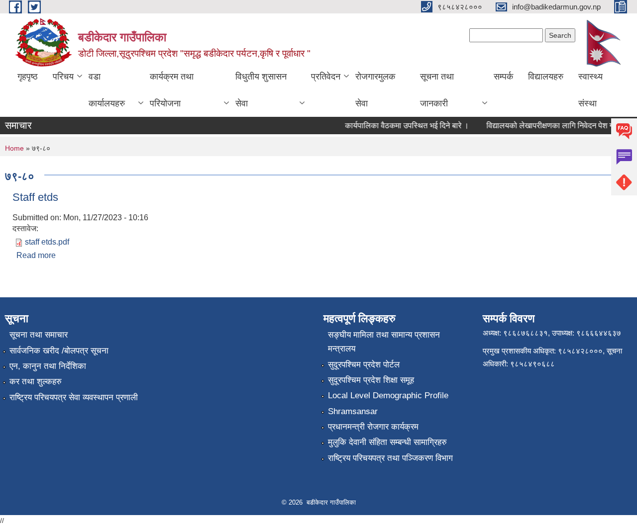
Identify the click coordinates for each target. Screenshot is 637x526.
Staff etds (35, 197)
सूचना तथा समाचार (38, 335)
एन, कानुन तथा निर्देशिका (47, 366)
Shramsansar (353, 411)
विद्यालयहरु (545, 77)
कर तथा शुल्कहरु (35, 381)
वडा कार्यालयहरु (107, 90)
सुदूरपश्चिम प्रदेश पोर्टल (364, 364)
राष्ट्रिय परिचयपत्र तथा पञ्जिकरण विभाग (390, 458)
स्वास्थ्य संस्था (590, 90)
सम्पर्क (503, 77)
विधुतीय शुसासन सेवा (261, 90)
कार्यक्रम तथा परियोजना (172, 90)
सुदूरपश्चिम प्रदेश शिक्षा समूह (371, 380)
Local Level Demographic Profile (388, 395)
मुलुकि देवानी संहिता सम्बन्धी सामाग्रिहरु (387, 442)
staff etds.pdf (47, 242)
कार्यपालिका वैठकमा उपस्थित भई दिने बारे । (403, 125)
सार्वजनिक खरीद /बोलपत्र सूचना (58, 350)
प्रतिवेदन (325, 77)
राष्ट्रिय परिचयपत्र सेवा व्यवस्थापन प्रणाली (73, 397)
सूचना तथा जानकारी (437, 90)
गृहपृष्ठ (27, 77)
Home (14, 148)
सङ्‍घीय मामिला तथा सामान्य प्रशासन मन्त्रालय (384, 341)
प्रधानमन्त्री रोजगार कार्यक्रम (373, 427)
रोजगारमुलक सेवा (375, 90)
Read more (36, 255)
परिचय (63, 77)
